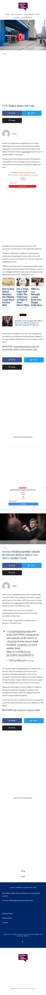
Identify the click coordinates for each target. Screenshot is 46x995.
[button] (23, 490)
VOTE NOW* (23, 504)
